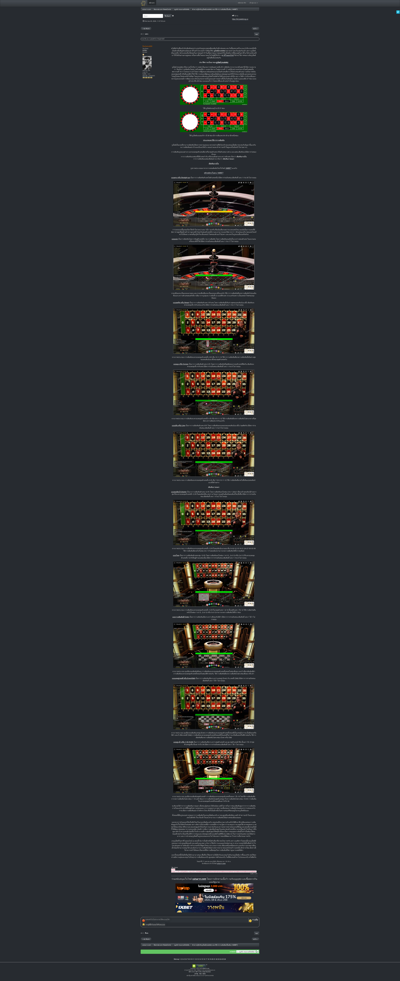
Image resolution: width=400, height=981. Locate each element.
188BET (228, 168)
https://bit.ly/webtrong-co (240, 19)
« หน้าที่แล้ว (146, 29)
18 (208, 959)
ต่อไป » (255, 29)
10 (191, 959)
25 (223, 959)
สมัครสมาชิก (242, 3)
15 (202, 959)
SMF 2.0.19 (191, 971)
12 (196, 959)
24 (221, 959)
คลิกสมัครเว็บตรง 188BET (213, 173)
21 (214, 959)
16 (204, 959)
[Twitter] (398, 12)
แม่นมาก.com (221, 863)
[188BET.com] (214, 888)
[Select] (176, 867)
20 (212, 959)
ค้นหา (168, 16)
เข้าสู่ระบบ (253, 3)
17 (206, 959)
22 (217, 959)
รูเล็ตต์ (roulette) (222, 62)
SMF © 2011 (198, 971)
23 (219, 959)
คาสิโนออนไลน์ (228, 55)
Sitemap (176, 959)
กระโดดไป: (233, 951)
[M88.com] (214, 898)
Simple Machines (206, 971)
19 (210, 959)
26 (225, 959)
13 (198, 959)
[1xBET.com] (214, 907)
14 (200, 959)
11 (194, 959)
